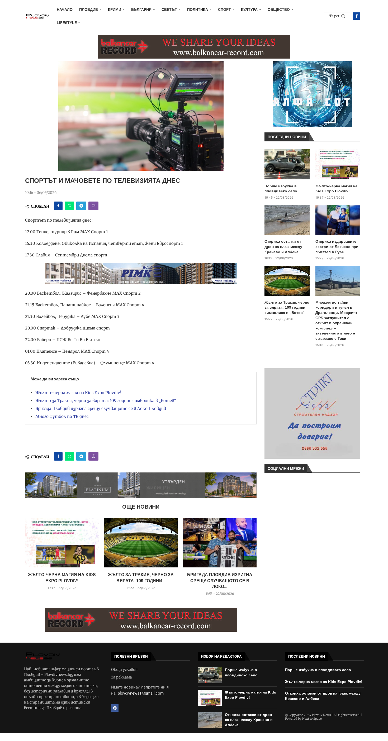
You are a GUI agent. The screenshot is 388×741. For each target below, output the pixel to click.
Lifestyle (67, 23)
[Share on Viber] (93, 206)
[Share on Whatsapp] (69, 206)
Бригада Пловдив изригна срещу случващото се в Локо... (219, 580)
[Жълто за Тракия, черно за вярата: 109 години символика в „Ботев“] (141, 542)
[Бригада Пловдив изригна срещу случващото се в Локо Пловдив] (220, 542)
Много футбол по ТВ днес (62, 416)
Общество (279, 9)
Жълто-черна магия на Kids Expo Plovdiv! (78, 392)
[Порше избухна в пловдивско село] (287, 164)
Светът (169, 9)
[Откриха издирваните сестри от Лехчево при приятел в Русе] (338, 220)
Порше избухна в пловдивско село (280, 188)
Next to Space (312, 718)
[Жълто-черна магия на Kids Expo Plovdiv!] (62, 542)
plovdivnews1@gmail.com (141, 693)
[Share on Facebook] (58, 206)
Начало (65, 9)
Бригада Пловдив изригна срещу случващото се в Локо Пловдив (100, 408)
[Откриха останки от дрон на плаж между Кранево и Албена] (287, 220)
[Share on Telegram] (81, 206)
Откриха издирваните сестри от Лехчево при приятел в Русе (336, 246)
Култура (249, 9)
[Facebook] (356, 16)
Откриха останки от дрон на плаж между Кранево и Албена (283, 246)
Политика (197, 9)
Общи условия (124, 669)
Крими (114, 9)
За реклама (121, 677)
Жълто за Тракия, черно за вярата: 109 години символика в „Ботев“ (105, 400)
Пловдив (88, 9)
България (141, 9)
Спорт (224, 9)
